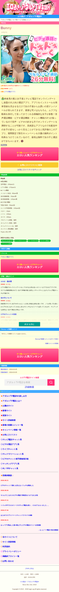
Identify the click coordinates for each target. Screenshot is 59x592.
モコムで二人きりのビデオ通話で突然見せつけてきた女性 (19, 495)
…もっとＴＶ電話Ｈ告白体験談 (48, 530)
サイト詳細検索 (9, 420)
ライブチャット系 (10, 449)
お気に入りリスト (10, 435)
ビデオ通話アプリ (9, 91)
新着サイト (7, 410)
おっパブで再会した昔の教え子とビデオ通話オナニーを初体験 (21, 525)
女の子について (6, 298)
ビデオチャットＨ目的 (8, 314)
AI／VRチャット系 (10, 468)
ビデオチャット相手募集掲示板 (16, 459)
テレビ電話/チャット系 (12, 439)
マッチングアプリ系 (11, 464)
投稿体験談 (7, 475)
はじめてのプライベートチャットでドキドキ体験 (16, 515)
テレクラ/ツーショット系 (13, 454)
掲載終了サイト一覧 (11, 556)
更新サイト (7, 415)
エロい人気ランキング (30, 154)
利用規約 (6, 546)
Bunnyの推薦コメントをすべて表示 (46, 339)
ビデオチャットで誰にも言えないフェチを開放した (17, 485)
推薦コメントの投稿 (51, 343)
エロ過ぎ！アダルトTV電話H (29, 581)
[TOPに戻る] (29, 568)
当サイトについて (10, 537)
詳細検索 (29, 387)
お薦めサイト (8, 406)
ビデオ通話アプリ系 (11, 444)
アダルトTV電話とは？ (12, 401)
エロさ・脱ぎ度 (6, 281)
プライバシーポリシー (12, 551)
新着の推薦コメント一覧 (13, 425)
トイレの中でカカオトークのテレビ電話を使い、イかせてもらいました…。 (25, 505)
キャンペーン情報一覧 (12, 430)
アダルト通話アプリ (7, 257)
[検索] (51, 382)
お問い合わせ (8, 561)
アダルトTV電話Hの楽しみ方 (15, 396)
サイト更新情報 (9, 542)
